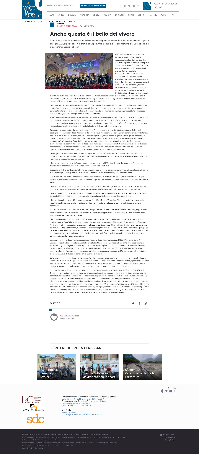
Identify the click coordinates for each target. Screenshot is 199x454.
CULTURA (107, 15)
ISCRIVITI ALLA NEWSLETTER (93, 5)
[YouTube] (171, 392)
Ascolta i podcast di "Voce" (165, 5)
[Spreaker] (162, 392)
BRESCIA (72, 15)
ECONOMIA (119, 15)
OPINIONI (142, 15)
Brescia (28, 22)
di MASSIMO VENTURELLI (67, 26)
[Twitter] (166, 392)
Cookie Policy (170, 438)
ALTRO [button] (164, 15)
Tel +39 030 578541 (96, 399)
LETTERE (153, 15)
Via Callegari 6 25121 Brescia (73, 415)
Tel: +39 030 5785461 (93, 415)
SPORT (131, 15)
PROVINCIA (84, 15)
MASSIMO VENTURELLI (69, 316)
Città (39, 22)
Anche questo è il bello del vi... (62, 22)
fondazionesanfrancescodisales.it (76, 403)
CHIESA (96, 15)
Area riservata (169, 435)
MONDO (61, 15)
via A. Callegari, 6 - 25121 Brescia (75, 399)
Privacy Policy (170, 440)
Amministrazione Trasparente (32, 448)
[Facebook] (158, 392)
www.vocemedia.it (69, 412)
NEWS (51, 15)
